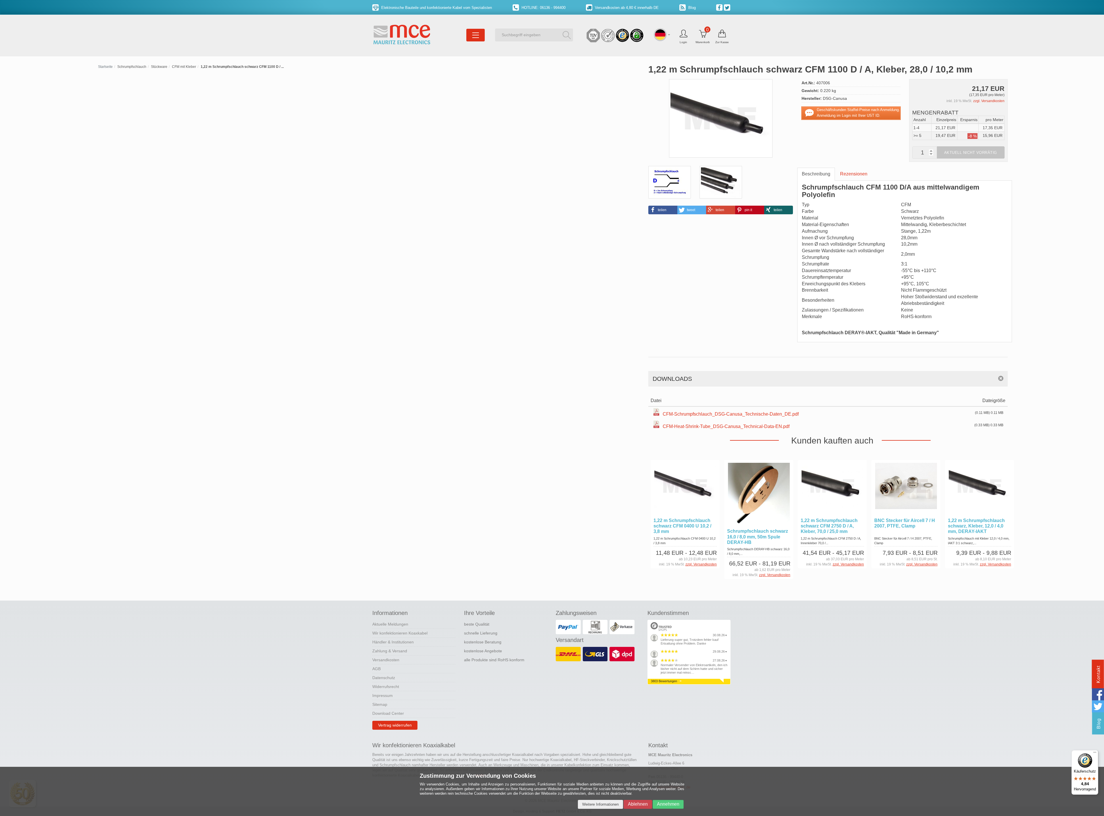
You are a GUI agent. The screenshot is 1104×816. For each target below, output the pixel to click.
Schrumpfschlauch (131, 67)
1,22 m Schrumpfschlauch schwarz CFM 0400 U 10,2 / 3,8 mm (682, 526)
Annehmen (668, 804)
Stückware (159, 67)
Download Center (388, 713)
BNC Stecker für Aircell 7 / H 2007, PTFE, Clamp (904, 523)
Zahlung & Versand (389, 651)
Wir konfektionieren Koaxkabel (400, 633)
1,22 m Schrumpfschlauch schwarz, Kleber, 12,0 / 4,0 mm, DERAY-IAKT (976, 526)
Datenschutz (383, 677)
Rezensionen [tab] (853, 173)
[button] (662, 210)
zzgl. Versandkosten (989, 101)
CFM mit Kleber (184, 67)
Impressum (382, 695)
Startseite (105, 67)
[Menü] (1094, 753)
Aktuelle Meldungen (390, 624)
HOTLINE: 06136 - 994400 (543, 7)
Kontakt (1098, 674)
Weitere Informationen (600, 804)
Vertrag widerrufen (395, 725)
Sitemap (379, 704)
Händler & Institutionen (393, 642)
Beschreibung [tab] (816, 173)
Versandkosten (385, 660)
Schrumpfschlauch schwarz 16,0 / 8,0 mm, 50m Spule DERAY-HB (757, 536)
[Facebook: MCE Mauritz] (720, 7)
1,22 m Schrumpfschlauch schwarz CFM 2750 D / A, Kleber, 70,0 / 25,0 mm (829, 526)
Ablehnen (638, 804)
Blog (691, 7)
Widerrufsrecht (385, 686)
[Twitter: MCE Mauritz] (728, 7)
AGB (376, 668)
